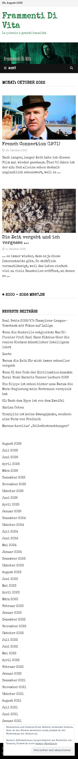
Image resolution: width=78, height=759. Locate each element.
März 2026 (10, 471)
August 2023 (11, 572)
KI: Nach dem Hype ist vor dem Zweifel (33, 401)
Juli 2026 (10, 450)
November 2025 (14, 484)
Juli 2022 (10, 640)
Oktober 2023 (13, 565)
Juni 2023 (10, 579)
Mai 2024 (9, 545)
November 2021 (14, 687)
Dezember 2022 (14, 619)
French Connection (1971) (31, 144)
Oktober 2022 (13, 633)
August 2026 (11, 444)
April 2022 (11, 660)
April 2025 (10, 504)
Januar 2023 (12, 613)
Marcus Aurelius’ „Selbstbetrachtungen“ (35, 426)
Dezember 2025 (13, 477)
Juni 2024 (10, 538)
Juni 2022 (10, 646)
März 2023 (10, 599)
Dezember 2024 (14, 518)
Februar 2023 (13, 606)
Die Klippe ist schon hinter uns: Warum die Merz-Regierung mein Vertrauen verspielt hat (37, 389)
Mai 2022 (9, 653)
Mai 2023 (9, 586)
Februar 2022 (13, 667)
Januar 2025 (11, 511)
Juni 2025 (10, 498)
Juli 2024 (10, 531)
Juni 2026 (10, 457)
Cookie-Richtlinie (46, 744)
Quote (7, 354)
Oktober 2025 (13, 491)
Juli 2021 (10, 707)
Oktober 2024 (13, 525)
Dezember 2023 (14, 559)
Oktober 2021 (13, 694)
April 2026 (11, 464)
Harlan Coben (13, 407)
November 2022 (14, 626)
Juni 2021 (10, 714)
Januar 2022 (12, 673)
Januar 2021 (12, 721)
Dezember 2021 (14, 680)
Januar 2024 (12, 552)
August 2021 (11, 701)
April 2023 (11, 592)
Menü (12, 68)
